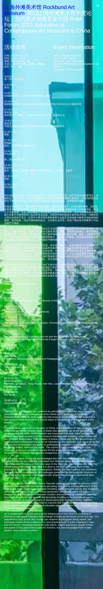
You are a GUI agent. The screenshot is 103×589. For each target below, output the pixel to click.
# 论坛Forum (9, 39)
